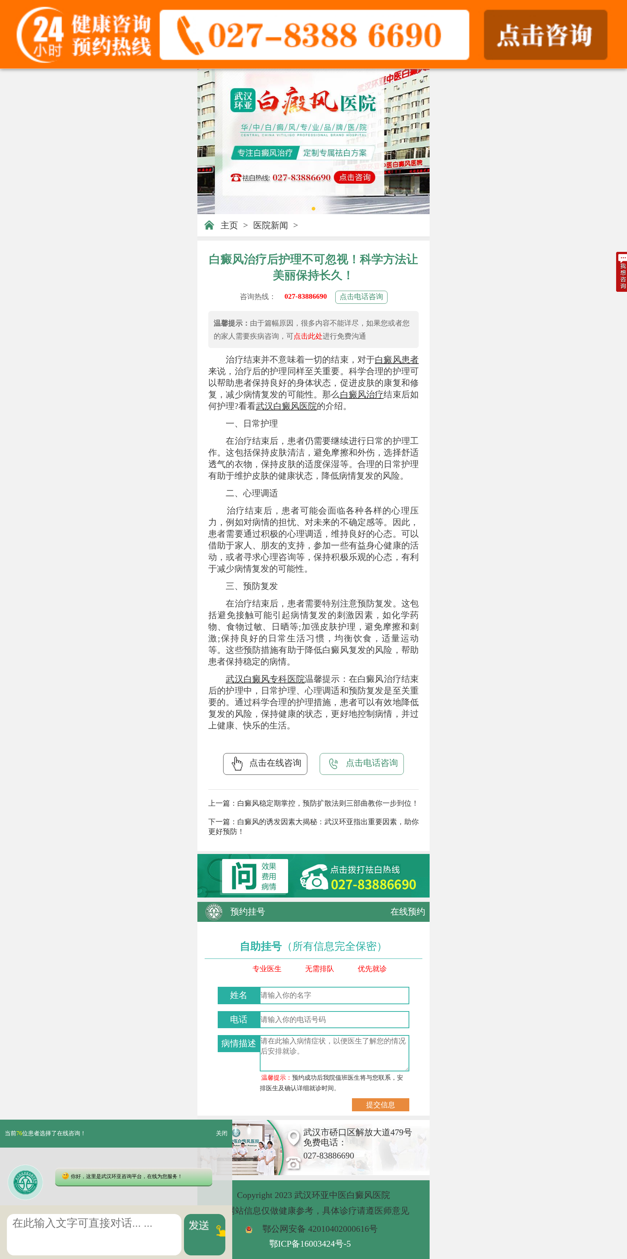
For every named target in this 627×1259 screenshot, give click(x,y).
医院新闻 (270, 225)
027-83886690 (305, 296)
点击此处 (308, 336)
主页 (229, 225)
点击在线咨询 (275, 763)
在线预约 (407, 911)
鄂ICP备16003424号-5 (310, 1243)
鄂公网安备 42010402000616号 (320, 1229)
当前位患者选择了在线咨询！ (45, 1134)
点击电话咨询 (361, 297)
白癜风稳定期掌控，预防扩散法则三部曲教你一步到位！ (328, 803)
